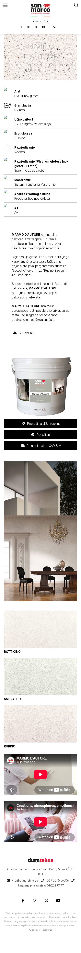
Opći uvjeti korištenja (40, 930)
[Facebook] (21, 27)
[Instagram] (28, 27)
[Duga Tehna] (40, 13)
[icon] (54, 27)
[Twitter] (36, 27)
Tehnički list (25, 332)
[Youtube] (43, 27)
